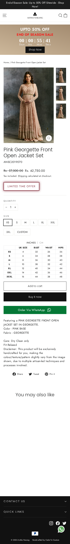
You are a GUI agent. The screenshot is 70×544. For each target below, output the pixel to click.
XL (42, 222)
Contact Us (14, 501)
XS (7, 222)
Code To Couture (52, 540)
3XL (8, 232)
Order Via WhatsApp (31, 310)
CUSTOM (22, 232)
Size (6, 216)
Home (6, 62)
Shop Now (35, 49)
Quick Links (14, 512)
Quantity (10, 201)
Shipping (22, 176)
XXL (53, 222)
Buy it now (35, 297)
